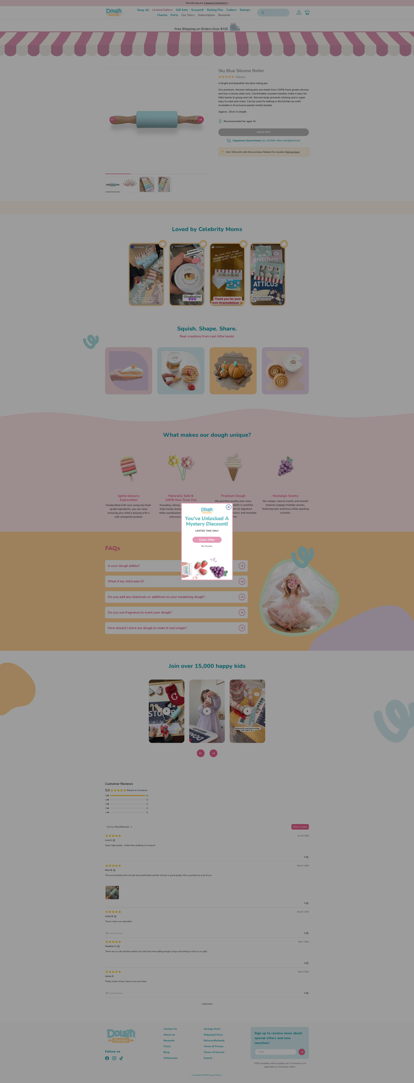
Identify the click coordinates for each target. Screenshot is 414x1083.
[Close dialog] (228, 507)
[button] (207, 540)
